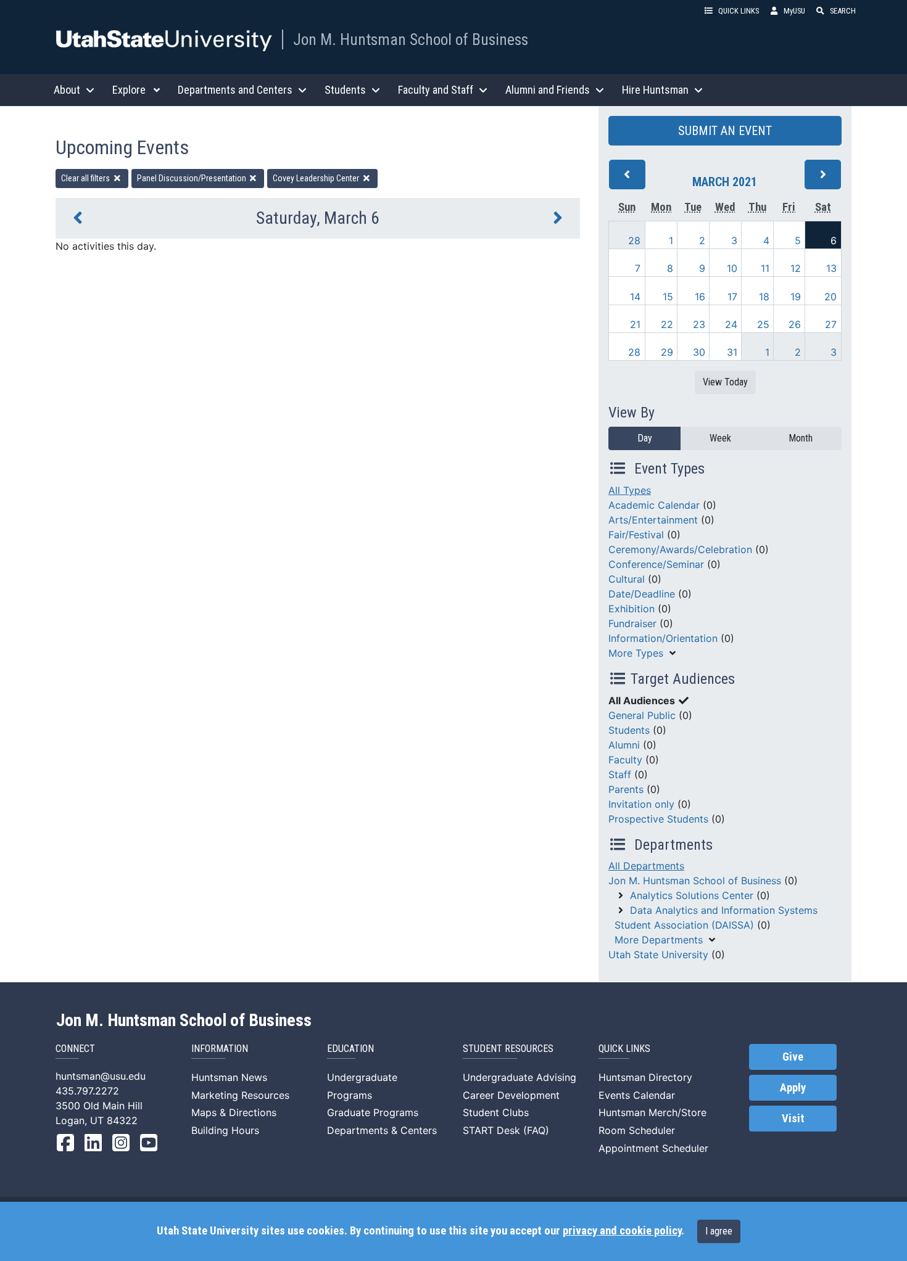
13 (831, 268)
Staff (619, 774)
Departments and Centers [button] (235, 89)
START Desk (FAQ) (506, 1130)
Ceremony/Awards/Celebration (680, 549)
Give (792, 1057)
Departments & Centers (382, 1130)
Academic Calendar (654, 505)
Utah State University (658, 954)
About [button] (67, 89)
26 (795, 324)
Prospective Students (658, 819)
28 (634, 240)
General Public (642, 715)
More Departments (659, 940)
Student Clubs (496, 1112)
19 (795, 296)
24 (731, 324)
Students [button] (345, 89)
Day (644, 438)
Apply (793, 1088)
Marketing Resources (240, 1095)
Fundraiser (632, 623)
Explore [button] (129, 89)
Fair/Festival (636, 534)
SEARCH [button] (843, 10)
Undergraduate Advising (519, 1077)
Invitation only (641, 804)
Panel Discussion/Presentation (192, 178)
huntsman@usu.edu (101, 1076)
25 (763, 324)
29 (667, 352)
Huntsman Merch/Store (652, 1112)
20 (830, 296)
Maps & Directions (233, 1112)
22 (667, 324)
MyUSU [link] (794, 10)
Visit (793, 1118)
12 (795, 268)
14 (635, 296)
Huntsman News (229, 1077)
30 (699, 352)
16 (700, 296)
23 (699, 324)
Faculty (625, 760)
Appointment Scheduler (653, 1148)
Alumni (624, 745)
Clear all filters (86, 178)
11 (765, 268)
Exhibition (631, 608)
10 (732, 268)
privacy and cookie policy (622, 1231)
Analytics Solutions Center (691, 895)
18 (764, 296)
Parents (626, 789)
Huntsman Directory (645, 1077)
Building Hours (225, 1130)
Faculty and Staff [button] (435, 89)
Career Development (511, 1095)
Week (720, 438)
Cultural (626, 579)
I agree (718, 1231)
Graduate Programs (372, 1112)
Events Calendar (636, 1095)
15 (668, 296)
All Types (629, 490)
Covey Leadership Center (317, 178)
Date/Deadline (641, 594)
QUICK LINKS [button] (738, 10)
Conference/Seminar (656, 564)
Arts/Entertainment (653, 520)
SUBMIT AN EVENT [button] (725, 130)
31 (732, 352)
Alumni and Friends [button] (547, 89)
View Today (725, 382)
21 (635, 324)
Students (629, 730)
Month (801, 438)
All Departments (646, 866)
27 (831, 324)
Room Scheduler (636, 1130)
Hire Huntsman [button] (655, 89)
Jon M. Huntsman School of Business (410, 39)
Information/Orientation (663, 638)
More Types (635, 653)
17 (732, 296)
